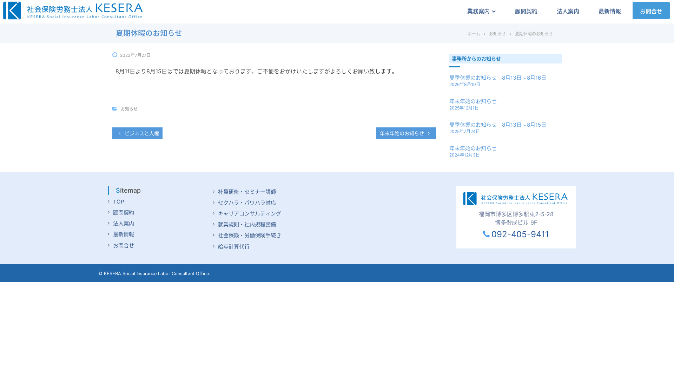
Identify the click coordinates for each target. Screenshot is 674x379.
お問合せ (651, 11)
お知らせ (497, 33)
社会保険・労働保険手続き (249, 235)
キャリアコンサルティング (249, 213)
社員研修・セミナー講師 (247, 191)
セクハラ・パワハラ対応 (247, 202)
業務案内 (478, 11)
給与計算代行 (234, 246)
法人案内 (568, 11)
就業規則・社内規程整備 (247, 224)
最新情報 (610, 11)
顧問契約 (526, 11)
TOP (118, 201)
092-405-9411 (520, 234)
